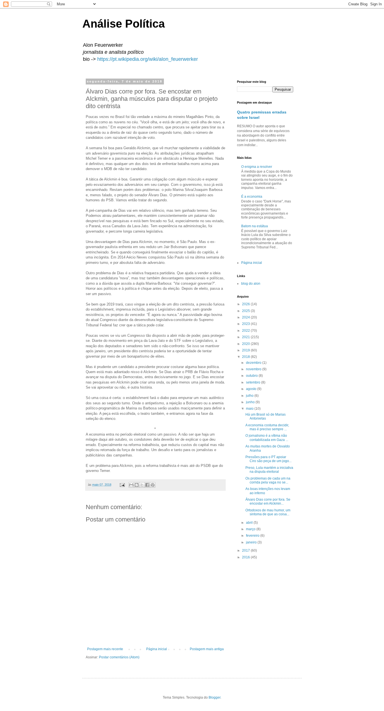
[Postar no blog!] (136, 485)
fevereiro (253, 536)
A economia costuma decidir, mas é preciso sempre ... (267, 427)
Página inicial (156, 649)
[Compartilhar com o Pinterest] (152, 485)
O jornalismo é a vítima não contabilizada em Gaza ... (266, 438)
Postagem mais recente (105, 649)
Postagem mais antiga (207, 649)
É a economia (251, 197)
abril (250, 523)
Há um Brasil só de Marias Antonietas (265, 416)
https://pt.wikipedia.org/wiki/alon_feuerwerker (147, 59)
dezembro (254, 363)
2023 (246, 324)
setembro (253, 382)
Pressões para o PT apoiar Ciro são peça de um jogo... (268, 459)
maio (250, 409)
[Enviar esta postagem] (122, 484)
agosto (251, 389)
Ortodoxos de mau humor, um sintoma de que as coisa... (267, 512)
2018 (246, 357)
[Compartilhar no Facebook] (147, 485)
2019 (246, 350)
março (251, 529)
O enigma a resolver (256, 167)
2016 (246, 557)
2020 (246, 344)
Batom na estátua (254, 226)
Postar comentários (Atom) (119, 657)
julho (250, 396)
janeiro (251, 542)
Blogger (214, 697)
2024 (246, 317)
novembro (254, 369)
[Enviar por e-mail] (131, 485)
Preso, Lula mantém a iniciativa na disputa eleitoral (269, 470)
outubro (252, 376)
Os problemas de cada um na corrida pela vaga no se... (267, 480)
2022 (246, 331)
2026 (246, 304)
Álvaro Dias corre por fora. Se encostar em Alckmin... (267, 501)
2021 (246, 337)
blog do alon (250, 284)
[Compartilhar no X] (142, 485)
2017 (246, 550)
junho (251, 402)
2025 (246, 311)
